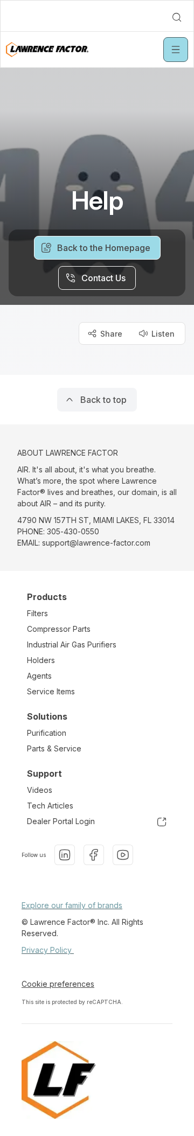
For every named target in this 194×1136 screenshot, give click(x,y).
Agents (39, 675)
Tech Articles (50, 805)
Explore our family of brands (72, 905)
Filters (37, 613)
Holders (41, 660)
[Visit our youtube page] (123, 855)
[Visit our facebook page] (94, 855)
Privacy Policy (48, 949)
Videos (39, 789)
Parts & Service (54, 748)
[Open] (175, 49)
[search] (176, 17)
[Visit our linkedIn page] (64, 855)
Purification (46, 732)
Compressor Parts (59, 628)
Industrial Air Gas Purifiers (71, 644)
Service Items (51, 691)
